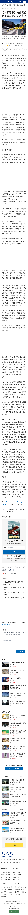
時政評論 (7, 8)
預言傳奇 (9, 894)
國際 (17, 5)
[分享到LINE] (6, 50)
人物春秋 (9, 892)
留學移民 (23, 887)
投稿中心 (9, 862)
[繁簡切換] (25, 50)
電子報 (3, 859)
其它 (19, 879)
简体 (20, 1)
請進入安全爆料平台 (14, 768)
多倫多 (19, 874)
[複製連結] (14, 49)
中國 (10, 5)
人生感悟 (3, 889)
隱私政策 (15, 560)
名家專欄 (8, 567)
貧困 (23, 567)
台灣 (25, 5)
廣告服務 (15, 862)
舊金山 (19, 872)
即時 (6, 5)
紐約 (14, 872)
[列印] (18, 50)
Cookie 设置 (14, 911)
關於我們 (8, 859)
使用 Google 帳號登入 (15, 556)
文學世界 (9, 889)
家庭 (18, 567)
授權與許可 (15, 859)
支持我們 (14, 845)
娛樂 (9, 877)
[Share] (11, 666)
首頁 (3, 5)
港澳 (9, 874)
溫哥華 (14, 877)
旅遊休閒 (17, 894)
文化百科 (3, 887)
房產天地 (17, 887)
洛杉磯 (14, 874)
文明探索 (9, 887)
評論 (21, 5)
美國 (14, 5)
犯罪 (14, 567)
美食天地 (23, 892)
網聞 (9, 879)
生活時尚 (23, 889)
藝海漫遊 (3, 896)
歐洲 (19, 877)
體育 (2, 879)
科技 (2, 877)
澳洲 (14, 879)
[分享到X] (10, 50)
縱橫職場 (17, 892)
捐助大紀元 (22, 862)
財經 (5, 877)
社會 (5, 879)
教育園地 (3, 894)
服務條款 (21, 859)
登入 (24, 1)
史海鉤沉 (3, 892)
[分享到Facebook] (3, 50)
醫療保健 (17, 889)
